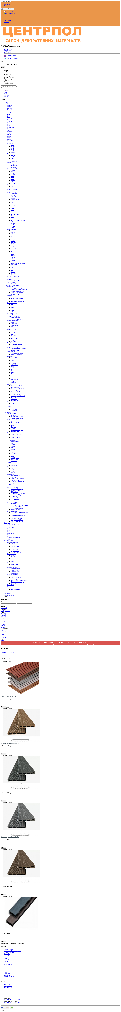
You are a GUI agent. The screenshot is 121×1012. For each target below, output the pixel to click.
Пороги (9, 536)
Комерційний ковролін (17, 298)
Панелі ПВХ (14, 409)
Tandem (13, 146)
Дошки (9, 586)
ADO (12, 230)
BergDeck (13, 452)
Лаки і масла (10, 533)
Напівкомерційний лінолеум (19, 289)
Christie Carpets (15, 199)
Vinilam (13, 226)
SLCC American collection (18, 220)
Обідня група (14, 477)
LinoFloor (13, 216)
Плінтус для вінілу (16, 495)
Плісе (12, 558)
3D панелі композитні (17, 393)
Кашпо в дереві (15, 565)
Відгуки (6, 96)
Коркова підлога (11, 185)
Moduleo (13, 217)
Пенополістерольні (16, 545)
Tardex (12, 443)
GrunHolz (10, 121)
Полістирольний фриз (17, 518)
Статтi (5, 17)
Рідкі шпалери (11, 402)
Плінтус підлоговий (13, 487)
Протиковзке (14, 325)
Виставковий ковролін (17, 300)
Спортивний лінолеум (17, 319)
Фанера (9, 539)
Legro (12, 456)
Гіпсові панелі (15, 387)
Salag (12, 261)
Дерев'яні (13, 543)
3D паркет (13, 167)
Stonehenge (14, 264)
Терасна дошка (11, 440)
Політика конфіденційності (11, 962)
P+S (12, 375)
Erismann (13, 366)
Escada (12, 149)
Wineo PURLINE (15, 280)
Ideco (12, 369)
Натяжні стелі (14, 407)
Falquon (9, 115)
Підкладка (10, 534)
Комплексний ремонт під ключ (12, 951)
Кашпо (9, 562)
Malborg (13, 176)
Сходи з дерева (15, 571)
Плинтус (6, 486)
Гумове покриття (15, 317)
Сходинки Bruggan (16, 435)
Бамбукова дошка (12, 189)
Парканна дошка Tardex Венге (10, 884)
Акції (5, 93)
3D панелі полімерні (16, 385)
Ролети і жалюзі (11, 554)
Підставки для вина (16, 552)
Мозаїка (9, 342)
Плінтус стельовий (12, 511)
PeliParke (9, 137)
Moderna (9, 131)
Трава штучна (14, 421)
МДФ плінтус (14, 492)
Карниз (13, 428)
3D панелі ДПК (15, 390)
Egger (8, 114)
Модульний (14, 165)
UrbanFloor (10, 140)
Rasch (12, 376)
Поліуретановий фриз (17, 520)
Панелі (9, 384)
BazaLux (13, 195)
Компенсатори (11, 531)
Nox (12, 258)
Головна (6, 90)
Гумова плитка (15, 323)
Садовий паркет (11, 462)
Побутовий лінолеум (16, 288)
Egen (12, 334)
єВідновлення (8, 957)
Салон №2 (7, 955)
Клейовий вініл (11, 192)
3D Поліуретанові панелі (18, 388)
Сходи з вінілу (15, 570)
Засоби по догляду (12, 526)
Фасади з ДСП (15, 576)
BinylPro (9, 109)
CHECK (13, 198)
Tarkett (12, 182)
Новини (6, 19)
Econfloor (13, 204)
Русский (12, 13)
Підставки (10, 548)
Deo (12, 309)
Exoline (13, 159)
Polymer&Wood (15, 441)
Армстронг (14, 410)
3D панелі (13, 415)
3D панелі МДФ (15, 391)
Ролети (12, 561)
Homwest (9, 123)
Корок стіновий (11, 329)
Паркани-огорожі (12, 466)
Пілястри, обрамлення (17, 508)
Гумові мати (14, 322)
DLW (12, 202)
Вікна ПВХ (10, 585)
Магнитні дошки (15, 589)
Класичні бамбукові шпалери (19, 348)
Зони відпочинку (15, 475)
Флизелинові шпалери (17, 353)
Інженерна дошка (12, 143)
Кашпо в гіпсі (14, 564)
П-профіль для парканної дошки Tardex (12, 930)
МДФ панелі (14, 400)
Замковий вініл (11, 229)
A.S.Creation (14, 357)
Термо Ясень (14, 459)
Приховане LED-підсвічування (19, 505)
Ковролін (9, 295)
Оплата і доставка (9, 20)
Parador (9, 136)
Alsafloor (9, 105)
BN (11, 362)
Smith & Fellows (15, 379)
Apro (12, 233)
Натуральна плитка (12, 313)
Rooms (9, 139)
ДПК (12, 464)
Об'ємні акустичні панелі (18, 396)
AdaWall (13, 359)
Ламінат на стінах (9, 952)
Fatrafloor (13, 205)
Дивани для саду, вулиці (17, 481)
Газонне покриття (12, 419)
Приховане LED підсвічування (19, 512)
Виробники (7, 973)
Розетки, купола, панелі (17, 521)
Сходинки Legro (15, 437)
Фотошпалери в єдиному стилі (19, 580)
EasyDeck (13, 453)
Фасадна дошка (11, 413)
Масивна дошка (11, 154)
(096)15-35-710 (8, 986)
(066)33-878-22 (8, 984)
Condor (12, 306)
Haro (12, 249)
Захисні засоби (11, 527)
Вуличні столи (15, 480)
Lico (12, 171)
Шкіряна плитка (15, 394)
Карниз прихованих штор (18, 515)
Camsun (9, 111)
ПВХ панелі (14, 399)
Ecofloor (13, 155)
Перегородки (14, 579)
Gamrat (12, 455)
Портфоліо (7, 16)
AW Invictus (14, 193)
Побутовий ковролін (16, 297)
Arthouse (13, 360)
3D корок (13, 341)
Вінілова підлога (8, 190)
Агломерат (14, 337)
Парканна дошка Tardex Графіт (10, 837)
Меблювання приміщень (17, 582)
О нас (5, 92)
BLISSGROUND (15, 238)
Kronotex (9, 128)
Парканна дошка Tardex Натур (10, 743)
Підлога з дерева (8, 142)
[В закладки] (7, 707)
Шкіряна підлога (12, 168)
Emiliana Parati (14, 365)
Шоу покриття (15, 294)
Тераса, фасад (8, 412)
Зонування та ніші (16, 577)
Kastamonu (10, 125)
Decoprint (13, 363)
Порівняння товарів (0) (7, 652)
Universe (13, 183)
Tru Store (13, 223)
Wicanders (13, 187)
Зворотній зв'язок (9, 976)
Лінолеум (10, 286)
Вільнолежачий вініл (13, 276)
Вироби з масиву (15, 551)
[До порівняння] (8, 707)
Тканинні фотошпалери (17, 354)
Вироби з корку (15, 549)
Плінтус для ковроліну (17, 496)
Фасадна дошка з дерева (17, 418)
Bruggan (13, 449)
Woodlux (13, 444)
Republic (13, 260)
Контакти (6, 22)
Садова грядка (11, 483)
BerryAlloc (10, 108)
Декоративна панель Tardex (9, 696)
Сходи (9, 433)
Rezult (12, 145)
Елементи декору (9, 540)
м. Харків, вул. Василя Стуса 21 (13, 1002)
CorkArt (13, 201)
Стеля (9, 406)
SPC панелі (14, 397)
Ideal (12, 251)
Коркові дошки (15, 588)
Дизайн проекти (8, 949)
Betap (12, 307)
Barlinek (13, 174)
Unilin (12, 224)
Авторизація (7, 6)
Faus (8, 117)
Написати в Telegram (12, 58)
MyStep (9, 134)
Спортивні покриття (13, 316)
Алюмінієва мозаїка (16, 344)
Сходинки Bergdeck (16, 434)
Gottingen (9, 118)
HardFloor (13, 248)
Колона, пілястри (15, 431)
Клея (8, 530)
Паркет (9, 162)
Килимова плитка (12, 303)
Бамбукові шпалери (12, 347)
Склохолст (13, 382)
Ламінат (6, 102)
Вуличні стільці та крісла (18, 478)
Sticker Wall (14, 283)
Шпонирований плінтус (17, 500)
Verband (13, 270)
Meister (9, 130)
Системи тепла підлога (13, 537)
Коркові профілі (15, 338)
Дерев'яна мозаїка (15, 345)
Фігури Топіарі (15, 422)
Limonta (13, 371)
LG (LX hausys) (15, 214)
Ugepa (12, 381)
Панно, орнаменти (16, 506)
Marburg (13, 373)
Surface (12, 266)
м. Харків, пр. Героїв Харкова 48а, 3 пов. (15, 999)
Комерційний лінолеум (17, 291)
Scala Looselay (14, 278)
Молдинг (13, 427)
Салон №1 (7, 954)
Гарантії (6, 961)
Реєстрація (7, 4)
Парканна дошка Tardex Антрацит (11, 790)
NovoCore (13, 218)
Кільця (9, 528)
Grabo (12, 210)
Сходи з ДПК (14, 573)
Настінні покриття (9, 328)
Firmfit (12, 207)
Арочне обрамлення (13, 524)
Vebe (12, 304)
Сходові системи (12, 567)
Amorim (13, 186)
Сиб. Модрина (15, 458)
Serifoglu (13, 180)
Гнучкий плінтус (15, 490)
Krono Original (11, 127)
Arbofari (13, 151)
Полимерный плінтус (17, 499)
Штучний (13, 164)
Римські (13, 559)
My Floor (9, 133)
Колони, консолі (15, 509)
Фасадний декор (11, 424)
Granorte (13, 170)
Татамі (12, 326)
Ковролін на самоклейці (17, 301)
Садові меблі (10, 474)
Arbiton (13, 235)
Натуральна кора (15, 340)
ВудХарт (13, 148)
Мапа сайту (7, 975)
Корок (12, 425)
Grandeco (9, 120)
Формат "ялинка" (15, 152)
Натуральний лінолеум (17, 292)
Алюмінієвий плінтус (17, 489)
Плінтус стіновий (12, 502)
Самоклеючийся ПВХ (13, 282)
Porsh (12, 447)
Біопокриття (10, 279)
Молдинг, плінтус (15, 350)
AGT (8, 103)
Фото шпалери (11, 351)
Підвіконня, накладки (17, 430)
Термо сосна (14, 461)
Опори (9, 484)
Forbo (12, 208)
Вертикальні (14, 555)
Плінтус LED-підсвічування (18, 493)
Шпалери (10, 356)
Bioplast (13, 403)
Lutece (12, 372)
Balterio (9, 106)
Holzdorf (13, 446)
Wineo (12, 227)
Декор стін (13, 583)
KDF (12, 213)
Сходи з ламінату (15, 568)
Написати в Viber (11, 55)
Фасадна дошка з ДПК (17, 416)
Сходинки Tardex (15, 438)
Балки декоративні (12, 542)
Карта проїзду (8, 964)
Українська (14, 11)
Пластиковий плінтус (17, 497)
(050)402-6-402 (8, 987)
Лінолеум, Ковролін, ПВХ (11, 285)
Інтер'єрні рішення (12, 574)
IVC (12, 211)
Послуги (6, 95)
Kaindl (9, 124)
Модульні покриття (12, 320)
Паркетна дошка (11, 173)
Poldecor (13, 404)
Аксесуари (7, 523)
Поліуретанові (15, 546)
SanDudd (13, 378)
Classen (9, 112)
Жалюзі (13, 557)
